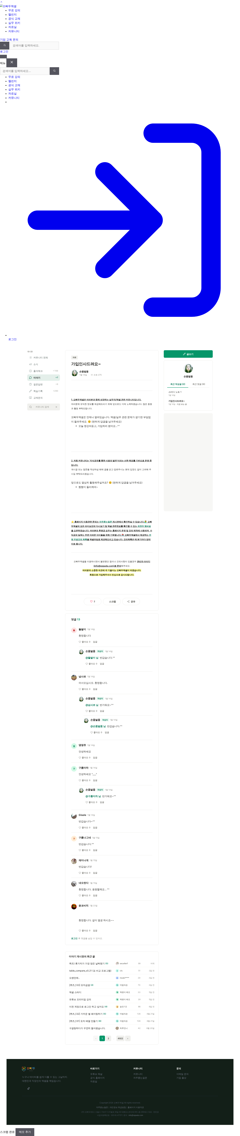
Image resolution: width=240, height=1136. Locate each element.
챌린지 (12, 81)
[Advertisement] (188, 462)
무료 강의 (14, 76)
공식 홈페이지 (97, 1077)
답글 (95, 641)
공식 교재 (14, 85)
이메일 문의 (182, 1074)
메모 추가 (25, 1132)
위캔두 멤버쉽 (144, 526)
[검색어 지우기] (56, 407)
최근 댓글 (198, 384)
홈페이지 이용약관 (136, 1107)
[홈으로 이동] (8, 6)
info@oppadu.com (136, 1115)
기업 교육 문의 (9, 39)
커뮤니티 (13, 97)
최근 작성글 (177, 384)
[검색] (4, 46)
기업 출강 (181, 1077)
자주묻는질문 (105, 521)
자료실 (12, 93)
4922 (120, 1038)
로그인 (4, 51)
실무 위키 (14, 89)
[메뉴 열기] (3, 56)
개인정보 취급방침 (118, 1107)
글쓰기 (190, 354)
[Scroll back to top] (1, 2)
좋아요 (86, 641)
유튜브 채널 (96, 1074)
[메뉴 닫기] (11, 62)
